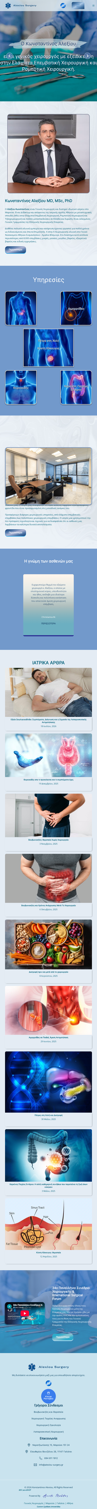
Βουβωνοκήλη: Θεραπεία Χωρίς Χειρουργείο (48, 840)
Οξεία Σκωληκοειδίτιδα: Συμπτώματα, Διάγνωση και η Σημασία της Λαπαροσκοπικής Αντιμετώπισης (49, 721)
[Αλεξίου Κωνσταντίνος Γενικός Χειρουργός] (48, 1396)
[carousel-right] (87, 56)
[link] (48, 1383)
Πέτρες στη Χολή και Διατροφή (49, 1115)
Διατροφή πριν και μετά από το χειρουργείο (48, 972)
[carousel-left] (9, 56)
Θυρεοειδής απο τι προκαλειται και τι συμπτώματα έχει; (49, 779)
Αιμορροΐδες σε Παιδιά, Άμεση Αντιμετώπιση (48, 1037)
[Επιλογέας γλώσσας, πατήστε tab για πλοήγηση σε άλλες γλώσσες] (78, 5)
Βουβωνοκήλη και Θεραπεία (48, 1412)
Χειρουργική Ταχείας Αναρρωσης (48, 1418)
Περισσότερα (15, 249)
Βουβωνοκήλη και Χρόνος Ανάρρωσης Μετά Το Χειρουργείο (48, 905)
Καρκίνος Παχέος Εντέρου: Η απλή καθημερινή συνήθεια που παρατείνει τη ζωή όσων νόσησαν (49, 1185)
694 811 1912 (51, 1458)
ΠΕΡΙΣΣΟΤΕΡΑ (48, 623)
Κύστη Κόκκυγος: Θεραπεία (48, 1252)
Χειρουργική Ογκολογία (48, 1425)
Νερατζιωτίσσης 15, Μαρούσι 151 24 (51, 1445)
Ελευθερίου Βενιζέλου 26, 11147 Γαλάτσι (51, 1451)
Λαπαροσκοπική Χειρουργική (48, 1431)
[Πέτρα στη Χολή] (21, 308)
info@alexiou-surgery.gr (51, 1465)
